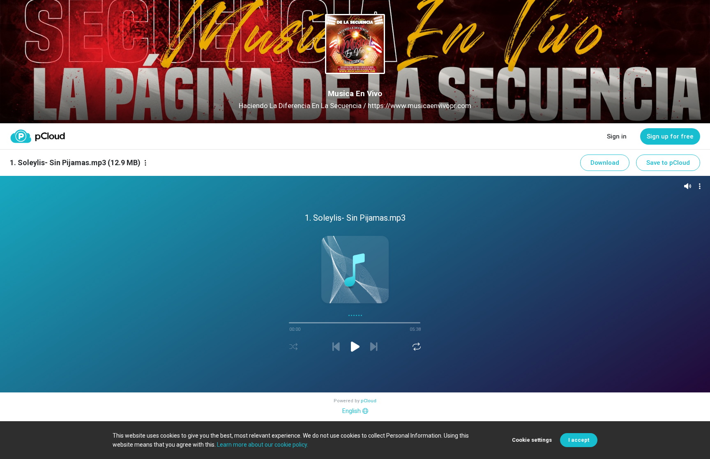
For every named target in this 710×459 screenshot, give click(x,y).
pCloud (368, 401)
